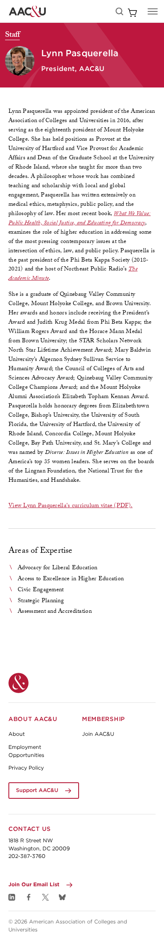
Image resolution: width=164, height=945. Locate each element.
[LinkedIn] (11, 897)
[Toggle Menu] (152, 11)
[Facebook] (28, 897)
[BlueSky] (62, 897)
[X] (45, 897)
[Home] (18, 683)
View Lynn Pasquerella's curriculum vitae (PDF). (70, 506)
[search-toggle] (119, 11)
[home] (27, 11)
